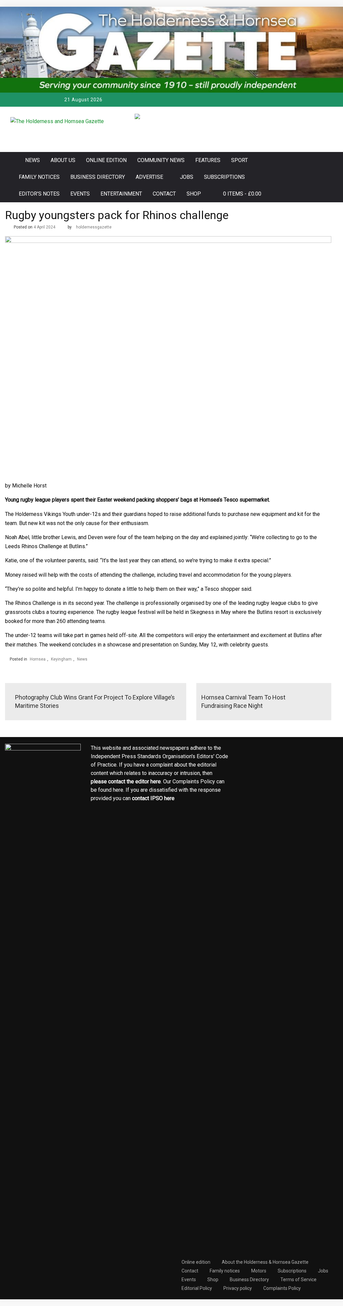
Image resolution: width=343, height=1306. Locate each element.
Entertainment (121, 194)
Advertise (149, 177)
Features (207, 160)
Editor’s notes (39, 194)
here (155, 781)
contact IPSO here (153, 798)
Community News (161, 160)
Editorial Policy (197, 1288)
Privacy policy (237, 1288)
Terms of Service (298, 1279)
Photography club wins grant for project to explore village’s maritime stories (95, 701)
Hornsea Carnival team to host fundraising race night (243, 701)
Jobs (186, 177)
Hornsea (38, 659)
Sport (239, 160)
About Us (63, 160)
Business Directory (97, 177)
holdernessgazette (94, 227)
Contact (164, 194)
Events (80, 194)
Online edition (106, 160)
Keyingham (61, 659)
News (32, 160)
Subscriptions (224, 177)
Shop (194, 194)
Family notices (39, 177)
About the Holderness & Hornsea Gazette (265, 1262)
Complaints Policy (282, 1288)
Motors (258, 1270)
